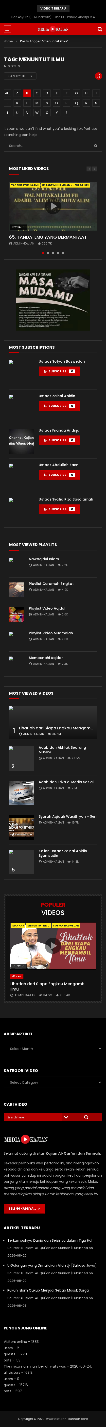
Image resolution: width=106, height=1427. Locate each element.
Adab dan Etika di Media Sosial (66, 782)
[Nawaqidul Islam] (16, 565)
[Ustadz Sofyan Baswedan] (21, 372)
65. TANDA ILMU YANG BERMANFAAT (48, 237)
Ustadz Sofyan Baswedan (62, 361)
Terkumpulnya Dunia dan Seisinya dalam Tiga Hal (49, 1240)
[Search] (100, 29)
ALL (7, 93)
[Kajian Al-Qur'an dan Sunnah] (53, 29)
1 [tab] (43, 253)
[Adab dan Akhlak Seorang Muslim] (21, 758)
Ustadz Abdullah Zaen (58, 464)
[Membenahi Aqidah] (16, 664)
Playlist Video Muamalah (51, 633)
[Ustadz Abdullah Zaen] (21, 476)
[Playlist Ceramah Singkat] (16, 589)
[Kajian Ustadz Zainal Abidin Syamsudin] (21, 862)
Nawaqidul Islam (44, 559)
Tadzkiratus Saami (24, 185)
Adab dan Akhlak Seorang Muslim (62, 750)
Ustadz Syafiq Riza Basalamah (66, 499)
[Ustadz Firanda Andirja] (21, 441)
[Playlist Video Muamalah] (16, 639)
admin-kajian (23, 243)
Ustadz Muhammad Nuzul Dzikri (65, 185)
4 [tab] (58, 253)
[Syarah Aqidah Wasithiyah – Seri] (21, 827)
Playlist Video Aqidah (48, 608)
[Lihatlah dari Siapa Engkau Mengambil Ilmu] (53, 722)
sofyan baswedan (66, 925)
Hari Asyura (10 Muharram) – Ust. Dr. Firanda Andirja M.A (53, 17)
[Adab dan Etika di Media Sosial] (21, 793)
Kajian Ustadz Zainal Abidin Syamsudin (63, 853)
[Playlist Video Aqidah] (16, 614)
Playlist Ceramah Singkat (51, 583)
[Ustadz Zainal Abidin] (21, 407)
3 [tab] (53, 253)
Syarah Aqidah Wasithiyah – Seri (67, 816)
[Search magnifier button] (86, 1117)
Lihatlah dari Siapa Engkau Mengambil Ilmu (62, 728)
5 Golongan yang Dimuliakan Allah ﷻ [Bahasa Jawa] (52, 1265)
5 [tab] (63, 253)
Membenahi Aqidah (46, 657)
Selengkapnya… (23, 1208)
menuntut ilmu (38, 925)
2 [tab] (48, 253)
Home (8, 41)
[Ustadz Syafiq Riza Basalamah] (21, 510)
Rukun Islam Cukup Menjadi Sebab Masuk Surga (48, 1290)
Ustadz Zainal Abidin (57, 395)
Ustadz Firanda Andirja (59, 430)
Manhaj (18, 925)
